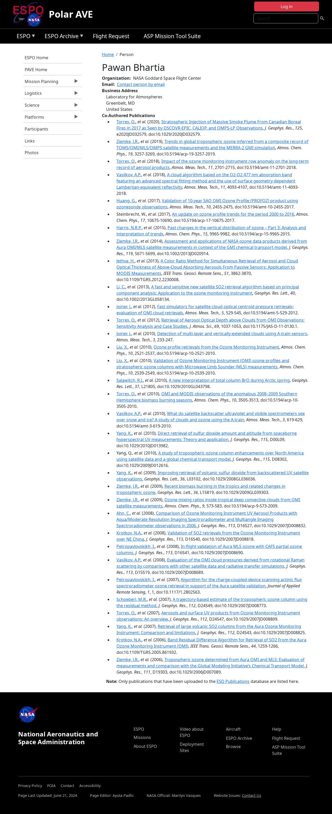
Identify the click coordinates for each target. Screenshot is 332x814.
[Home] (30, 14)
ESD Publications (233, 681)
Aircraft (233, 729)
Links (30, 141)
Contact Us (251, 795)
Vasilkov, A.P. (128, 175)
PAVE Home (36, 69)
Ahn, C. (123, 513)
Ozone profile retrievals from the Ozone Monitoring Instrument (216, 347)
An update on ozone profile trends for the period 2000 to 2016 (233, 214)
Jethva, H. (125, 261)
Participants (36, 129)
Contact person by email (141, 84)
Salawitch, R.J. (129, 380)
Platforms (33, 118)
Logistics (32, 94)
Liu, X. (122, 347)
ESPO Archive (60, 37)
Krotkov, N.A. (129, 533)
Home (108, 54)
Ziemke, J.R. (127, 141)
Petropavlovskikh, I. (135, 546)
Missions (142, 737)
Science (31, 106)
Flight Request (111, 36)
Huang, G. (126, 201)
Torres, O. (125, 122)
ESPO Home (36, 57)
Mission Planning (40, 83)
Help (276, 729)
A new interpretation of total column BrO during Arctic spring (229, 380)
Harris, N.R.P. (129, 227)
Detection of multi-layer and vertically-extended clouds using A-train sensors (232, 333)
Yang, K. (124, 433)
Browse (233, 746)
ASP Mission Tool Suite (172, 36)
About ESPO (145, 746)
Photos (32, 152)
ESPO (22, 37)
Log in (287, 6)
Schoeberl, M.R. (131, 599)
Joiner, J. (123, 306)
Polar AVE (71, 14)
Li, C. (120, 287)
